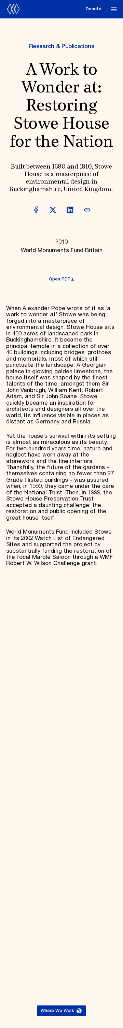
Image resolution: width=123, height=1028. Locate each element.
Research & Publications (61, 46)
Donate (93, 9)
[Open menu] (114, 9)
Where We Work (57, 1011)
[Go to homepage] (44, 9)
